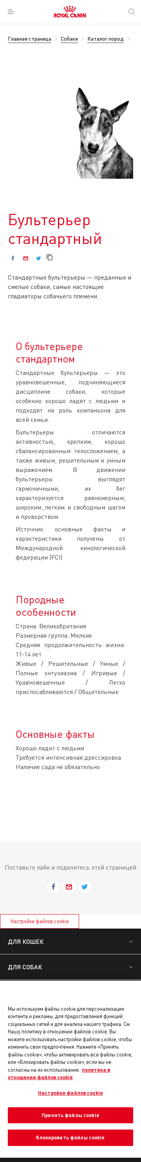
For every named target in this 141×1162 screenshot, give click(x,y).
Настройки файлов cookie (40, 921)
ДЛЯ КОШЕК (25, 941)
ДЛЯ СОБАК (25, 966)
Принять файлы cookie (70, 1115)
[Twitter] (38, 258)
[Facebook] (13, 258)
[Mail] (26, 258)
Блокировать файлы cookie (70, 1137)
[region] (70, 1069)
